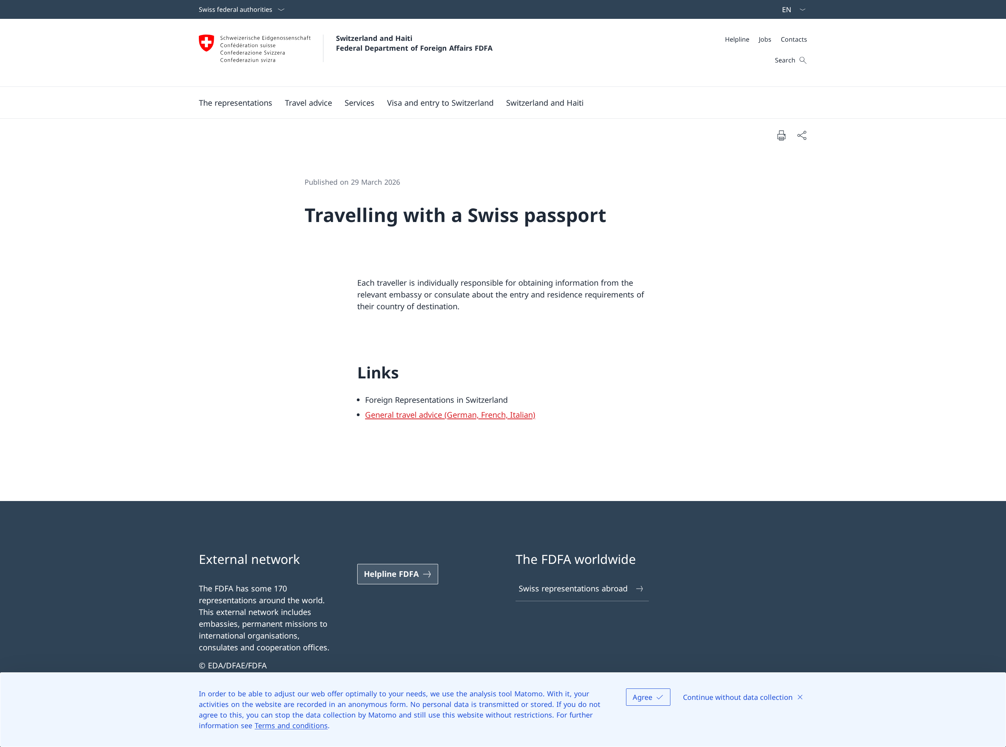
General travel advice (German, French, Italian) (450, 414)
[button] (236, 102)
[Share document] (801, 135)
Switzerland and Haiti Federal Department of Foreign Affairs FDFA (414, 43)
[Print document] (781, 135)
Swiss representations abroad (573, 588)
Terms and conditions (291, 725)
